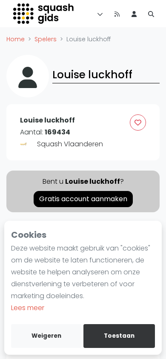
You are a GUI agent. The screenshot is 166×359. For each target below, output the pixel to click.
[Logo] (44, 13)
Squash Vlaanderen (70, 144)
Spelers (45, 39)
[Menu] (98, 13)
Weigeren (46, 336)
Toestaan (119, 336)
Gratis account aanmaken (83, 199)
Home (15, 39)
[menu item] (134, 13)
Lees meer (27, 308)
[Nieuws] (117, 13)
